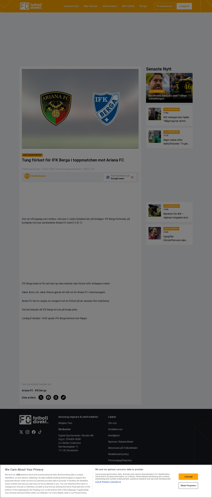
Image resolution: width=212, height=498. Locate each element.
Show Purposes (188, 485)
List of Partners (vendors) (108, 482)
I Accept (188, 476)
